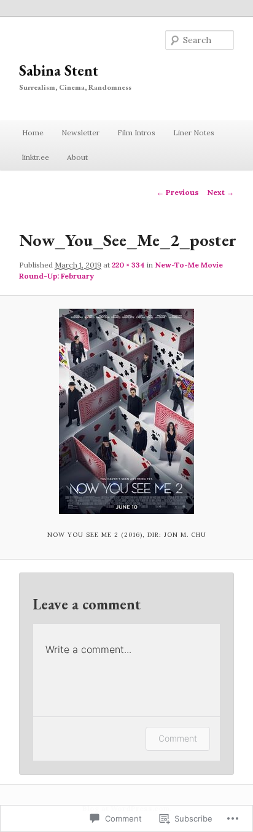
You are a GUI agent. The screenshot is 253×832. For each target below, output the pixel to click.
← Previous (178, 192)
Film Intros (136, 132)
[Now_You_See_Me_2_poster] (126, 411)
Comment (177, 738)
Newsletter (80, 132)
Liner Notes (193, 132)
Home (33, 132)
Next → (220, 192)
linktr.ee (35, 157)
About (77, 157)
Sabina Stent (58, 70)
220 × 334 (128, 264)
